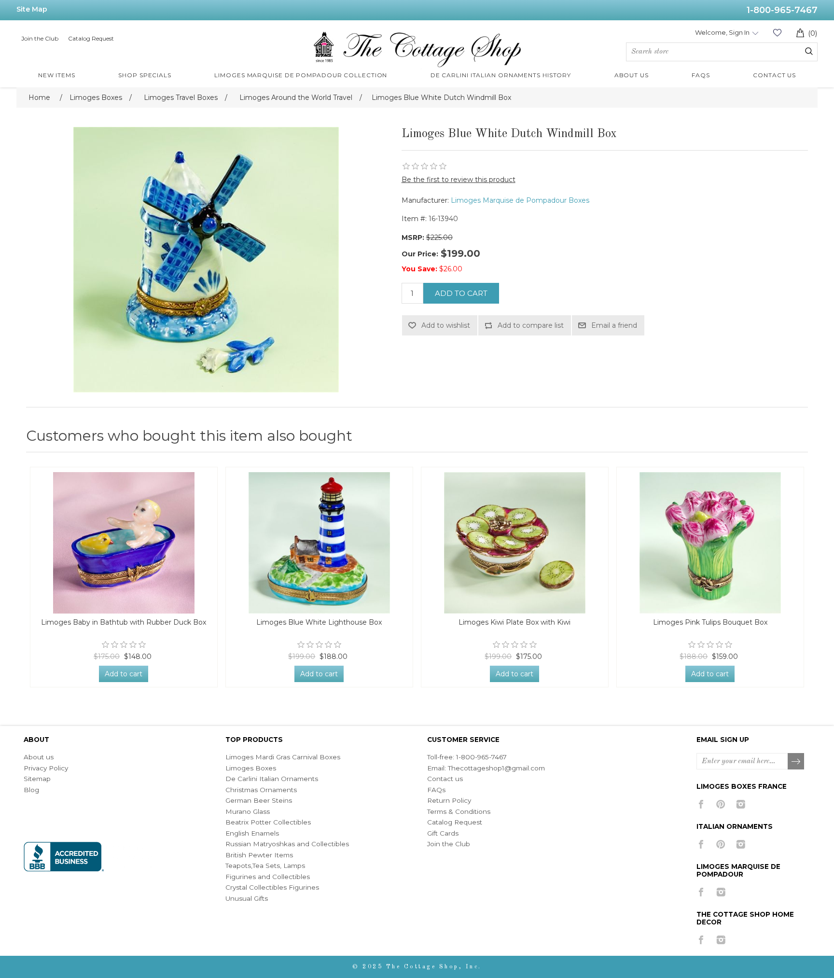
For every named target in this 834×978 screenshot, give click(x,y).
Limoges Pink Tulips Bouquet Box (710, 622)
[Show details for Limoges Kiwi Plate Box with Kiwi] (514, 543)
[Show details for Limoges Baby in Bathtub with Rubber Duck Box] (123, 543)
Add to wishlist (445, 325)
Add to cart (461, 293)
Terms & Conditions (458, 811)
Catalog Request (91, 38)
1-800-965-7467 (782, 10)
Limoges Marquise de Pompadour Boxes (520, 200)
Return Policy (449, 800)
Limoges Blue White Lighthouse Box (319, 622)
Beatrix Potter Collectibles (268, 822)
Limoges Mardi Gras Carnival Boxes (282, 757)
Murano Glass (247, 811)
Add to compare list (531, 325)
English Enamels (252, 833)
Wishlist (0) (777, 32)
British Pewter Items (259, 855)
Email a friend (614, 325)
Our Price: (420, 254)
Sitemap (37, 778)
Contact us (445, 778)
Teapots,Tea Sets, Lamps (265, 865)
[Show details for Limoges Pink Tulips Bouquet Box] (710, 543)
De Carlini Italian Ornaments (271, 778)
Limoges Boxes (250, 768)
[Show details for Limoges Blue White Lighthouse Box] (319, 543)
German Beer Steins (258, 800)
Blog (31, 790)
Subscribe (796, 761)
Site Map (31, 9)
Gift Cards (443, 833)
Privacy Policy (46, 768)
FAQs (436, 790)
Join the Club (39, 38)
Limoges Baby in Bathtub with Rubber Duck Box (123, 622)
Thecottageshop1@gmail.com (496, 768)
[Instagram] (740, 804)
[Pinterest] (720, 804)
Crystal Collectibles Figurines (272, 887)
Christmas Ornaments (261, 790)
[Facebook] (701, 804)
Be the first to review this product (458, 179)
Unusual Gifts (246, 898)
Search (809, 51)
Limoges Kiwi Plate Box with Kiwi (514, 622)
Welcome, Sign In (722, 32)
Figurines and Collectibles (267, 876)
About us (39, 757)
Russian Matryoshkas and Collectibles (287, 844)
